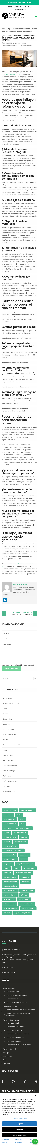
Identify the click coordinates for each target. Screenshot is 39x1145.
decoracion (24, 855)
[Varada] (13, 15)
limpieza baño (29, 868)
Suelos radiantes (9, 791)
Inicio (4, 29)
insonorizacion (8, 729)
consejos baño (20, 842)
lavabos (16, 868)
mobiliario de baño (10, 882)
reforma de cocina (10, 908)
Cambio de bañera (10, 1007)
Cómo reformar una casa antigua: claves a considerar (16, 613)
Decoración (7, 719)
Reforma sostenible (10, 781)
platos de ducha (9, 895)
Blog (8, 29)
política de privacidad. (26, 665)
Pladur (5, 750)
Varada (4, 291)
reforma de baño (26, 904)
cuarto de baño (9, 855)
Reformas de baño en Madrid (16, 1002)
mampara (7, 873)
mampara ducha (10, 877)
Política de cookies (5, 1141)
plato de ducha (27, 891)
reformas (7, 913)
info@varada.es (9, 972)
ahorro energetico (27, 810)
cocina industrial (20, 833)
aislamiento (8, 815)
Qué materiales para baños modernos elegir (29, 613)
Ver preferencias (19, 1135)
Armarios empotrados (11, 703)
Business (6, 714)
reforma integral (28, 908)
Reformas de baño (12, 999)
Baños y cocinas (9, 989)
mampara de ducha (23, 873)
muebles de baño (10, 891)
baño (19, 815)
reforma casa (24, 899)
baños (22, 819)
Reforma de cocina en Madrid (16, 995)
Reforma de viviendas (11, 1020)
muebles (25, 882)
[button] (36, 1095)
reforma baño (9, 899)
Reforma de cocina (10, 46)
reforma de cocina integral (11, 74)
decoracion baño (10, 859)
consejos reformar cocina (13, 850)
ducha (23, 859)
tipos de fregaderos (22, 913)
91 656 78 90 (25, 2)
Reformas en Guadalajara (15, 1027)
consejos (7, 842)
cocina (6, 833)
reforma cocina (9, 904)
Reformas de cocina (13, 992)
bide (22, 824)
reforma (24, 895)
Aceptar (19, 1124)
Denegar (19, 1129)
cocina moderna (10, 837)
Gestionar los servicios (19, 1118)
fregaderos (8, 864)
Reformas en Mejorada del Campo (18, 1045)
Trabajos (6, 1053)
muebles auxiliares (10, 886)
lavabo (6, 868)
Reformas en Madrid (13, 1023)
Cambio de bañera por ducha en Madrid (20, 1010)
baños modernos (10, 824)
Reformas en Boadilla (13, 1041)
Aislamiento (7, 698)
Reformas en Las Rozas (14, 1030)
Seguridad (7, 786)
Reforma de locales (10, 1049)
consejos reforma (10, 846)
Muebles (6, 740)
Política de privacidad (18, 1141)
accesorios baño (10, 810)
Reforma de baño (9, 760)
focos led (6, 724)
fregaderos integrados (25, 864)
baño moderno (9, 819)
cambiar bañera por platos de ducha (17, 828)
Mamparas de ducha (10, 735)
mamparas (25, 877)
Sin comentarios (26, 46)
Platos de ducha (9, 755)
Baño (5, 709)
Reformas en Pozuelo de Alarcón (17, 1034)
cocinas (24, 837)
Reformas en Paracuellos (15, 1038)
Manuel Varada (20, 43)
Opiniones (6, 1063)
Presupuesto (7, 1056)
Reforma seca (8, 776)
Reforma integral (9, 771)
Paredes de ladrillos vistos (12, 745)
